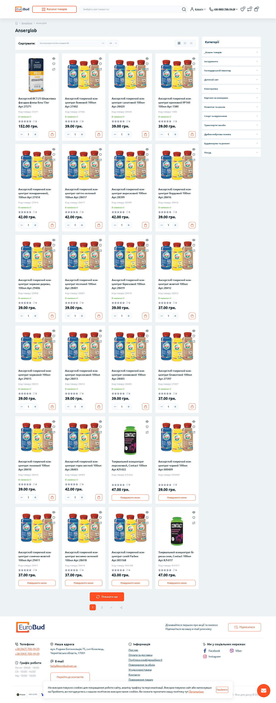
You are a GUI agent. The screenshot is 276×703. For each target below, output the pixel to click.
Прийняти (222, 689)
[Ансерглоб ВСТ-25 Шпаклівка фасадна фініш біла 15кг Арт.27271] (37, 75)
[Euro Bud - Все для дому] (75, 627)
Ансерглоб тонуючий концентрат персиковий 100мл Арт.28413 (82, 374)
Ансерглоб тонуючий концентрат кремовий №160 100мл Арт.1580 (174, 102)
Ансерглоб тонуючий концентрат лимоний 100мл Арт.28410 (34, 465)
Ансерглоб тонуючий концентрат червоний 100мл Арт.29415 (34, 374)
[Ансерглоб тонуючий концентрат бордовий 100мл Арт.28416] (177, 165)
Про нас (133, 650)
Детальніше (196, 691)
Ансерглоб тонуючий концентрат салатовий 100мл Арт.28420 (128, 102)
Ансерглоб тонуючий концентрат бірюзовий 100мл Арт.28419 (128, 284)
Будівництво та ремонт (217, 143)
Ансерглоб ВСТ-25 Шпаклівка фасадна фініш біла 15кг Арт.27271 (37, 102)
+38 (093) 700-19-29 (27, 653)
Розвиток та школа (214, 107)
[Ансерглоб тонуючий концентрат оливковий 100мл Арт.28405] (130, 347)
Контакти (134, 674)
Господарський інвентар (217, 70)
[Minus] (22, 134)
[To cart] (52, 134)
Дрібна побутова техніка (217, 134)
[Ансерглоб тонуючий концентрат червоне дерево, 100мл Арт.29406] (37, 256)
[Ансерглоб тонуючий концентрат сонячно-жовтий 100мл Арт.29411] (37, 528)
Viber (238, 650)
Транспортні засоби (215, 125)
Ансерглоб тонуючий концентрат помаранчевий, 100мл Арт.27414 (34, 193)
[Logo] (22, 9)
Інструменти (211, 61)
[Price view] (191, 43)
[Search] (184, 9)
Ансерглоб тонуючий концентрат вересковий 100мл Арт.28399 (129, 193)
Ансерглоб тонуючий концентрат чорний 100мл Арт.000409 (174, 465)
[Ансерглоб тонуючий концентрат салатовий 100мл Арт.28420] (130, 75)
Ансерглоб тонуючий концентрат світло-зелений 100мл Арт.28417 (81, 193)
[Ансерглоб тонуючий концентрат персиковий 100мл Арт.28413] (83, 347)
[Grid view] (179, 43)
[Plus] (35, 134)
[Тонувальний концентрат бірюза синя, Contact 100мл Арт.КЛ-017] (177, 528)
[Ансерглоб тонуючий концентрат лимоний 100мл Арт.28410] (37, 438)
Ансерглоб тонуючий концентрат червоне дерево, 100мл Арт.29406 (34, 284)
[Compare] (53, 69)
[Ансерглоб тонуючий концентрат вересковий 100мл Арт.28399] (130, 165)
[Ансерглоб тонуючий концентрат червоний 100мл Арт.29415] (37, 347)
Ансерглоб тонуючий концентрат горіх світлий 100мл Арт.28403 (83, 465)
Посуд (207, 152)
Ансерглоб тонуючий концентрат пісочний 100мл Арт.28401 (81, 284)
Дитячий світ (211, 79)
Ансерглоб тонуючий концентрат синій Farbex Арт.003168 (128, 556)
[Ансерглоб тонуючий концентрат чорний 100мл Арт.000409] (177, 438)
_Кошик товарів (213, 52)
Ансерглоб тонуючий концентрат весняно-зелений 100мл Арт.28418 (81, 556)
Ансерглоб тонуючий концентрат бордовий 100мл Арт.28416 (174, 193)
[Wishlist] (53, 63)
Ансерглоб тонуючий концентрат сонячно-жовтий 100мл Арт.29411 (34, 556)
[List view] (185, 43)
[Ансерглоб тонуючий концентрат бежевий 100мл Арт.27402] (83, 75)
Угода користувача (140, 669)
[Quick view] (53, 58)
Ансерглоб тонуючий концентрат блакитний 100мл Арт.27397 (175, 374)
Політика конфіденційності (145, 659)
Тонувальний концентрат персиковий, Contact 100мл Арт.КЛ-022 (129, 465)
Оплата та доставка (140, 654)
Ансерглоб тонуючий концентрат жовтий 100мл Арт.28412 (174, 284)
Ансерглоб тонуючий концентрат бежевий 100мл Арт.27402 (81, 102)
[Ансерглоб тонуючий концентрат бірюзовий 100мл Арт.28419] (130, 256)
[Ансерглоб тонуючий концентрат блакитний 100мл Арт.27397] (177, 347)
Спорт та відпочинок (215, 116)
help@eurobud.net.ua (63, 665)
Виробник (27, 23)
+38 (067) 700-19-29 (27, 649)
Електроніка (211, 89)
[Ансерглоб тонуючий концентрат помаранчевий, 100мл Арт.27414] (37, 165)
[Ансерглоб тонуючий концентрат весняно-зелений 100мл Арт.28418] (83, 528)
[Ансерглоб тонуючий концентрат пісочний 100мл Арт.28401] (83, 256)
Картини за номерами (216, 98)
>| (121, 607)
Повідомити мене (130, 497)
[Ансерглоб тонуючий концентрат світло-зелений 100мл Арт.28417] (83, 165)
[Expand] (257, 52)
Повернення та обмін (142, 664)
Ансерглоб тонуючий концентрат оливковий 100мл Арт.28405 (129, 374)
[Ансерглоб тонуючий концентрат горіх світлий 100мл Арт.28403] (83, 438)
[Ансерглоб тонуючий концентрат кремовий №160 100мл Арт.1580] (177, 75)
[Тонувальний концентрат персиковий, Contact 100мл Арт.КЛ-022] (130, 438)
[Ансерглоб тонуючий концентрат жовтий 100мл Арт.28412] (177, 256)
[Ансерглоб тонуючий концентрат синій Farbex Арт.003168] (130, 528)
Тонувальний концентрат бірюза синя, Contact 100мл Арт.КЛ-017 (176, 556)
